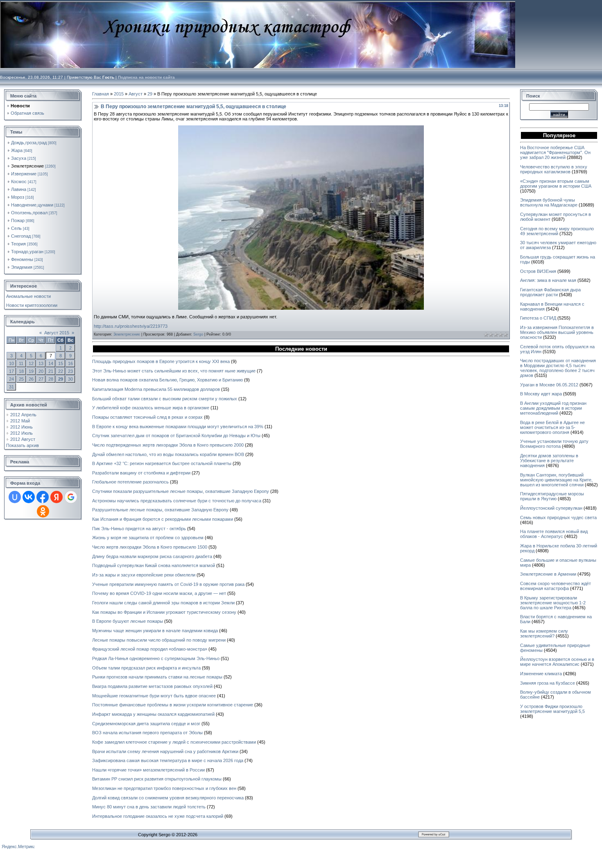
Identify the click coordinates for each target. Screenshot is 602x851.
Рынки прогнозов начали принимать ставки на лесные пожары (157, 676)
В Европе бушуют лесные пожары (127, 621)
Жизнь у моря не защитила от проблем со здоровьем (148, 537)
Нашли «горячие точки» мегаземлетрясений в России (148, 769)
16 (70, 363)
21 (50, 371)
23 (70, 371)
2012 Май (20, 420)
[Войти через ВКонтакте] (29, 497)
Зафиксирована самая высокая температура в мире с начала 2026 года (167, 760)
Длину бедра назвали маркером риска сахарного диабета (152, 556)
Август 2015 (56, 332)
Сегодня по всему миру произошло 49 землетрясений (557, 231)
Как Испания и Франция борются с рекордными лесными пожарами (162, 519)
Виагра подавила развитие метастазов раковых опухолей (152, 686)
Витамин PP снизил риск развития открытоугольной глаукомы (157, 778)
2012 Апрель (23, 414)
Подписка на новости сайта (146, 77)
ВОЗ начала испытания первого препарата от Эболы (147, 732)
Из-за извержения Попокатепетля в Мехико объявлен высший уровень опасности (557, 332)
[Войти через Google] (70, 497)
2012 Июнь (21, 426)
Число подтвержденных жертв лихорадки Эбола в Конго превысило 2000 (168, 445)
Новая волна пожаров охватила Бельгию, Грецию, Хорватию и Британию (167, 379)
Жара (17, 150)
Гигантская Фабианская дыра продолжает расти (550, 292)
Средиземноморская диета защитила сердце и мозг (146, 723)
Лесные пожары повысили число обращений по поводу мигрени (159, 640)
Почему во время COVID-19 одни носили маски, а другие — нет (159, 593)
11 (21, 363)
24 (11, 379)
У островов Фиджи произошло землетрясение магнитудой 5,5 (552, 709)
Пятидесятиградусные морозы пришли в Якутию (552, 496)
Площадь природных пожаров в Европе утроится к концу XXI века (161, 361)
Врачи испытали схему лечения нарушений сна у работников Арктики (165, 751)
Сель (16, 228)
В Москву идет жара (541, 393)
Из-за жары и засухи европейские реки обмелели (143, 574)
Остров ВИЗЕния (538, 271)
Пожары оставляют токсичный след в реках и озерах (147, 417)
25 (21, 379)
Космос (19, 181)
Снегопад (21, 236)
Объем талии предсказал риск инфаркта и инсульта (146, 667)
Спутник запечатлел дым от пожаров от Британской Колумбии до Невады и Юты (176, 435)
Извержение (23, 173)
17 (11, 371)
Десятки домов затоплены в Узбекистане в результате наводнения (549, 460)
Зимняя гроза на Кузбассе (547, 683)
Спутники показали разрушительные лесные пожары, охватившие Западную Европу (180, 491)
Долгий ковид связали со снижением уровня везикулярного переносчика (168, 797)
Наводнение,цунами (32, 204)
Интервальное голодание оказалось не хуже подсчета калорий (157, 816)
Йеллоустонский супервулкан (551, 508)
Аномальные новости (28, 296)
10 (11, 363)
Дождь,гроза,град (29, 142)
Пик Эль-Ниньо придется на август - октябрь (139, 528)
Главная (100, 93)
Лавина (18, 189)
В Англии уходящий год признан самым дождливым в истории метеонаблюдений (553, 408)
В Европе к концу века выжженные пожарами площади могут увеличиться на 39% (177, 426)
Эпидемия (21, 267)
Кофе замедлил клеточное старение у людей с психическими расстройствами (174, 742)
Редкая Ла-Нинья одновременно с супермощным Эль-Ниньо (156, 658)
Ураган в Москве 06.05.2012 (549, 384)
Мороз (17, 197)
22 (60, 371)
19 (31, 371)
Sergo (198, 334)
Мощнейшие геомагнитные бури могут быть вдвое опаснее (154, 695)
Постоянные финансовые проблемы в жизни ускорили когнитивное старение (172, 704)
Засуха (18, 158)
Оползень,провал (29, 212)
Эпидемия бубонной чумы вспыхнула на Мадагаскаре (548, 202)
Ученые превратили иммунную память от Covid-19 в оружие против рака (168, 584)
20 (40, 371)
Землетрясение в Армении (548, 574)
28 (50, 379)
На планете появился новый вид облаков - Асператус (554, 534)
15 (60, 363)
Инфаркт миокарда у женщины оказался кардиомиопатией (153, 714)
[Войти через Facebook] (42, 497)
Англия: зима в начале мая (548, 280)
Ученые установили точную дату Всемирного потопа (554, 444)
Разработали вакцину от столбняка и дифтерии (141, 472)
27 (40, 379)
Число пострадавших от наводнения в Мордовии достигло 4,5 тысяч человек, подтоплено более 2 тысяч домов (558, 368)
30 (70, 379)
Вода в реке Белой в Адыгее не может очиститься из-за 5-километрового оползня (552, 427)
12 (31, 363)
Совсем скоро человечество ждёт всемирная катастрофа (555, 586)
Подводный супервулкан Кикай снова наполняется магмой (153, 565)
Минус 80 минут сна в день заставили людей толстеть (149, 806)
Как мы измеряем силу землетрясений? (544, 633)
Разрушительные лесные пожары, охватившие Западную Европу (160, 509)
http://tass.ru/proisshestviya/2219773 (130, 326)
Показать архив (22, 445)
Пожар (18, 220)
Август (136, 93)
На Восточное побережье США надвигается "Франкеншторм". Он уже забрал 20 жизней (555, 152)
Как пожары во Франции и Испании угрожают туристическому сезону (164, 612)
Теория (18, 243)
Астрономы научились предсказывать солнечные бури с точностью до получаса (176, 500)
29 (60, 379)
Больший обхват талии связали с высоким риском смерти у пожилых (164, 398)
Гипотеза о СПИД (538, 317)
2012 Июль (21, 433)
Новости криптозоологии (31, 305)
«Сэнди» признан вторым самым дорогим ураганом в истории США (555, 183)
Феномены (22, 259)
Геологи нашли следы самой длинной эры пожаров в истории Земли (163, 602)
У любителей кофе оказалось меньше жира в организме (150, 407)
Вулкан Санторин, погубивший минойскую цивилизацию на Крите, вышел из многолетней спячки (556, 479)
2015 (119, 93)
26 (31, 379)
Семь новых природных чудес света (558, 517)
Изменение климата (541, 673)
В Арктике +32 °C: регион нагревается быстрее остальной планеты (161, 463)
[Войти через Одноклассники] (43, 511)
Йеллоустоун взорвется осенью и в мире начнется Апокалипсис (557, 662)
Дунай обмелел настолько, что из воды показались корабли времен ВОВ (168, 454)
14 (50, 363)
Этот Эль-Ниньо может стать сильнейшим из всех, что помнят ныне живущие (174, 370)
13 (40, 363)
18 (21, 371)
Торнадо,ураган (27, 251)
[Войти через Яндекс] (56, 497)
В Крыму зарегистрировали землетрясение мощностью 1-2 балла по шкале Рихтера (553, 602)
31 (11, 386)
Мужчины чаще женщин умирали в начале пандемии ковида (155, 630)
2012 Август (22, 439)
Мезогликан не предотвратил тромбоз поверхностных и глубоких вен (164, 788)
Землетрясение (27, 165)
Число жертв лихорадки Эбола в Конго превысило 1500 (149, 547)
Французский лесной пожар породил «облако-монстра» (149, 649)
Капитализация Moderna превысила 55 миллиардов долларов (156, 389)
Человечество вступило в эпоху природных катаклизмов (553, 169)
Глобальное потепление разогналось (130, 481)
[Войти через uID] (15, 497)
